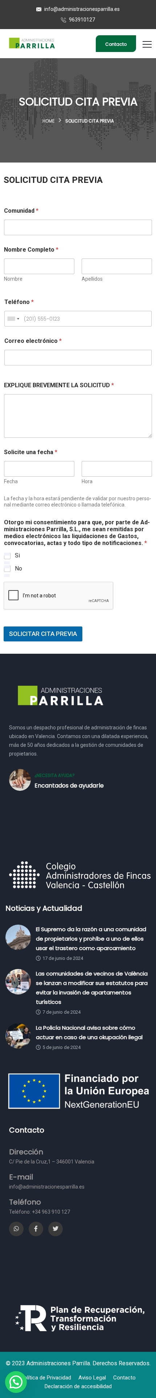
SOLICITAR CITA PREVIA (43, 633)
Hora (87, 481)
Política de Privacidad (46, 1377)
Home (48, 121)
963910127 (81, 20)
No (18, 568)
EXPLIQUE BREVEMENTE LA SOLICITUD (59, 385)
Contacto (116, 44)
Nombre (13, 279)
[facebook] (36, 1229)
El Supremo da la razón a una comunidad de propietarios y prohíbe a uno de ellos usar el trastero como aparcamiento (91, 938)
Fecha (11, 481)
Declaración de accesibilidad (78, 1386)
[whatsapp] (16, 1229)
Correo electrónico (33, 340)
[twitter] (55, 1229)
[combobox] (13, 318)
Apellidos (92, 279)
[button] (16, 1382)
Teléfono (19, 302)
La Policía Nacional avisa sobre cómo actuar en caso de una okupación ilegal (89, 1032)
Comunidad (21, 210)
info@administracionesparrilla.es (81, 9)
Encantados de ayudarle (69, 785)
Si (17, 555)
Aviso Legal (92, 1377)
